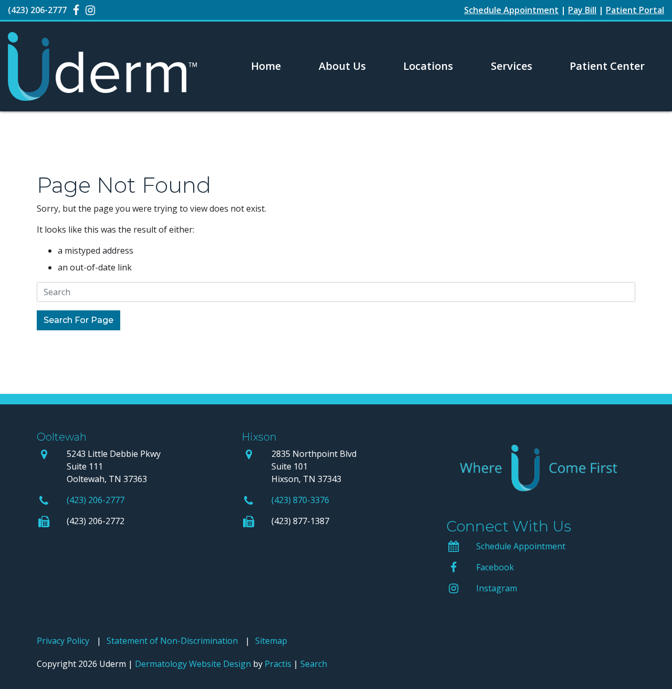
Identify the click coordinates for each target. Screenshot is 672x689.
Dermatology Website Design (193, 664)
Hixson (259, 437)
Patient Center (607, 66)
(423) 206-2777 (95, 500)
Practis (278, 664)
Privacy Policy (63, 640)
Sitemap (271, 640)
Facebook (495, 567)
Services (511, 66)
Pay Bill (582, 10)
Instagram (496, 588)
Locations (428, 66)
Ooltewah (62, 437)
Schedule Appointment (520, 546)
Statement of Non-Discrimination (172, 640)
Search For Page (78, 320)
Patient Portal (635, 10)
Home (266, 66)
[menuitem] (266, 66)
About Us (342, 66)
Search (313, 664)
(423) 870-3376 (300, 500)
